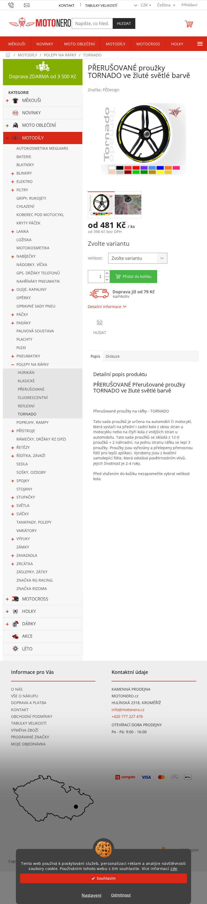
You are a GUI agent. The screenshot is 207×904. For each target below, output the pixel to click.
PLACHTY (24, 339)
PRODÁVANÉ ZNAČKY (30, 736)
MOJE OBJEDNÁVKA (28, 743)
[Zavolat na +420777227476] (16, 4)
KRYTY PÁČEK (28, 223)
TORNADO (27, 414)
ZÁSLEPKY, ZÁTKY (31, 571)
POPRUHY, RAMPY (32, 422)
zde (173, 868)
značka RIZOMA (31, 588)
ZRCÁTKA (24, 563)
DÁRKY (29, 624)
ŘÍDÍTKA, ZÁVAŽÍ (30, 455)
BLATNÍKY (25, 164)
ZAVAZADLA (26, 555)
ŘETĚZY (23, 447)
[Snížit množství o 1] (107, 280)
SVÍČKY (22, 513)
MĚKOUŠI (31, 100)
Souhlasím (106, 878)
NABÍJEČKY (26, 256)
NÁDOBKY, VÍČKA (31, 264)
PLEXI (21, 347)
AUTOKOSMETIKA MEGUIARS (42, 148)
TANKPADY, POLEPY (33, 522)
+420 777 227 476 (127, 716)
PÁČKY (22, 314)
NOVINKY (31, 113)
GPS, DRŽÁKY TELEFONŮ (38, 272)
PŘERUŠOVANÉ (31, 389)
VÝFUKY (23, 538)
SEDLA (22, 463)
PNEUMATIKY (28, 356)
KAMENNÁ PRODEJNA (131, 689)
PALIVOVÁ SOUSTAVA (35, 330)
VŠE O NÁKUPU (24, 695)
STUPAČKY (25, 497)
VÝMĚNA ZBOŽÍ (24, 730)
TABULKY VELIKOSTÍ (28, 723)
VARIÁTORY (26, 530)
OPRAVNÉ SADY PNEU (35, 306)
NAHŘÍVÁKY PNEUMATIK (38, 281)
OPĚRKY (23, 297)
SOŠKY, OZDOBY (31, 472)
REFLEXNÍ (26, 405)
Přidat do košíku (137, 276)
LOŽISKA (24, 239)
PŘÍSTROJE (25, 430)
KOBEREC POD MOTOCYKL (40, 214)
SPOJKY (22, 480)
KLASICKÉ (26, 380)
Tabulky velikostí (101, 5)
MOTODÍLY (33, 138)
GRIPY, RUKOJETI (31, 198)
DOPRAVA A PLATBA (28, 702)
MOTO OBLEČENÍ (39, 125)
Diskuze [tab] (113, 356)
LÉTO (27, 649)
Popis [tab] (95, 356)
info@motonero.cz (128, 709)
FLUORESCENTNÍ (33, 397)
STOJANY (24, 489)
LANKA (22, 231)
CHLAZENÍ (25, 206)
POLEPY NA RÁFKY (32, 364)
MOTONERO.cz (125, 695)
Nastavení (91, 895)
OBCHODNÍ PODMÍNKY (31, 716)
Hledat (124, 23)
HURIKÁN (26, 372)
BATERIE (23, 156)
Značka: (103, 89)
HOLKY (29, 611)
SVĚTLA (22, 505)
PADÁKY (23, 322)
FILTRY (22, 189)
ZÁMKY (22, 547)
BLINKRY (24, 173)
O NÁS (17, 689)
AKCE (27, 636)
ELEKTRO (24, 181)
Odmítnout (121, 895)
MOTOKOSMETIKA (32, 247)
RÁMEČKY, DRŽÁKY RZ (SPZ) (41, 439)
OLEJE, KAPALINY (31, 289)
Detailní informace (104, 306)
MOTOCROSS (35, 599)
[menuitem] (17, 44)
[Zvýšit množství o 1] (107, 273)
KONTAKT (66, 5)
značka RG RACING (34, 580)
